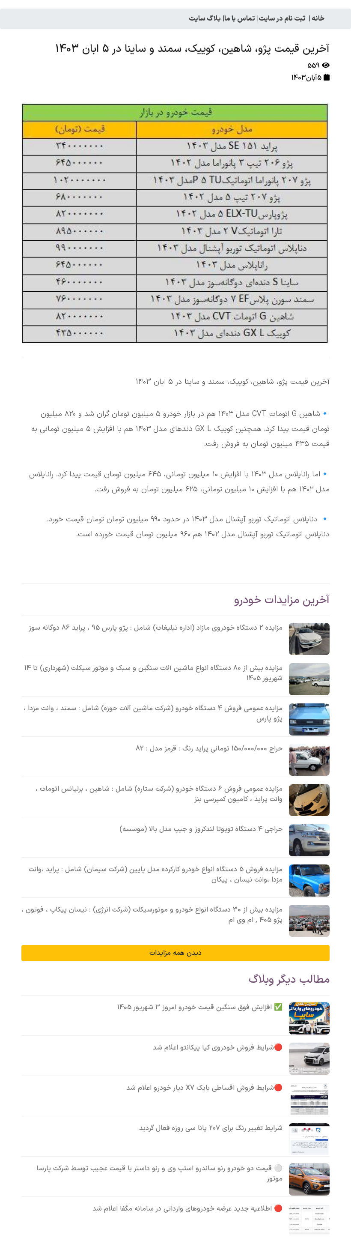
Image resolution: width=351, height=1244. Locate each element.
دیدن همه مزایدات (175, 953)
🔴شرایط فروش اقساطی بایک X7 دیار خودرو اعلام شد (204, 1088)
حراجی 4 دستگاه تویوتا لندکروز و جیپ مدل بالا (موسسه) (201, 829)
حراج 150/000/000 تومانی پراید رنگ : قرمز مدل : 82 (209, 749)
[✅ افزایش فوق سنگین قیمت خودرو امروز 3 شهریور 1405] (309, 1018)
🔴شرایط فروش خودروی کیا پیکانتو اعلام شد (218, 1048)
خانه (318, 19)
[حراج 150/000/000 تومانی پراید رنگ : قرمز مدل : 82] (309, 760)
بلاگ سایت (205, 19)
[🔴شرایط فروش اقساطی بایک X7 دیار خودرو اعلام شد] (309, 1099)
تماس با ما (239, 19)
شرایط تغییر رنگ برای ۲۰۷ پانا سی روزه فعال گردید (211, 1128)
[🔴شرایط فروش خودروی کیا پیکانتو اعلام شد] (309, 1059)
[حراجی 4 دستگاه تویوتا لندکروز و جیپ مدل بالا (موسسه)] (309, 840)
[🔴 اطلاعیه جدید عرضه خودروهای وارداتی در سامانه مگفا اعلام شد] (309, 1220)
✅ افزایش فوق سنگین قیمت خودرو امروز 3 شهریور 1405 (200, 1007)
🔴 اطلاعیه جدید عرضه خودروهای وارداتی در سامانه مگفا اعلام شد (187, 1209)
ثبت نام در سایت (282, 19)
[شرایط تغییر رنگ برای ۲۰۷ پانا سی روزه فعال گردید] (309, 1139)
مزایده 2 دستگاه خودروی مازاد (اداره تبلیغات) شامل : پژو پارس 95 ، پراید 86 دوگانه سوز (156, 628)
